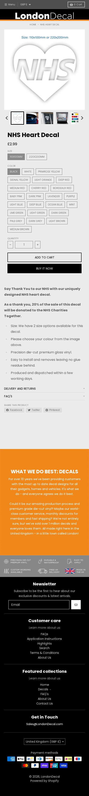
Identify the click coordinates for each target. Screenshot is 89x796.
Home (33, 24)
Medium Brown (19, 229)
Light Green (37, 213)
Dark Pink (35, 196)
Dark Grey (35, 221)
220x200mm (36, 156)
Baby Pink (16, 196)
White (27, 171)
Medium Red (17, 188)
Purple (70, 196)
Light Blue (16, 204)
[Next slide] (82, 118)
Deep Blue (35, 204)
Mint (72, 204)
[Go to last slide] (7, 118)
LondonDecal (50, 777)
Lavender (54, 196)
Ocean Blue (55, 204)
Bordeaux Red (62, 188)
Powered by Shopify (44, 781)
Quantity (13, 238)
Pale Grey (16, 221)
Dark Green (58, 213)
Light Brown (57, 221)
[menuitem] (17, 118)
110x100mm (16, 156)
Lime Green (16, 213)
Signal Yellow (19, 180)
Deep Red (64, 180)
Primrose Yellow (49, 171)
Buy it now (44, 268)
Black (14, 171)
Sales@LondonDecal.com (44, 724)
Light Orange (43, 180)
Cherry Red (38, 188)
